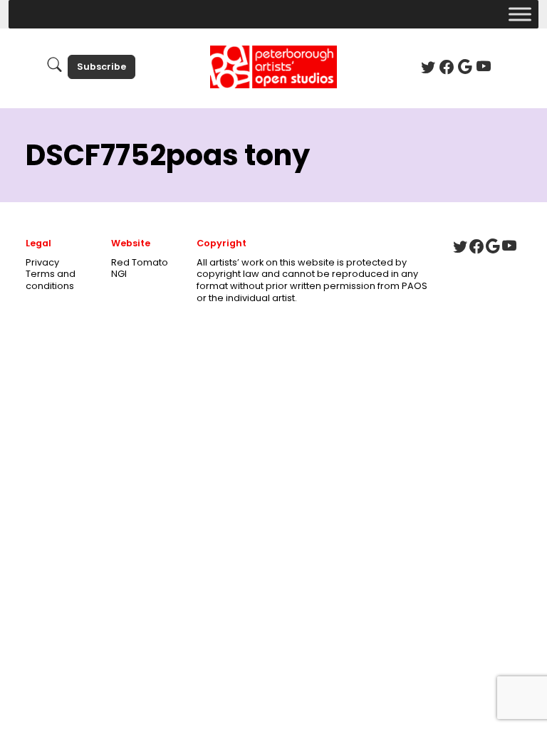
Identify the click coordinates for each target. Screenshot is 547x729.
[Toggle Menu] (520, 14)
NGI (119, 274)
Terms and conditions (50, 280)
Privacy (42, 262)
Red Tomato (139, 262)
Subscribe (101, 67)
